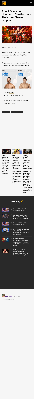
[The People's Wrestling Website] (4, 3)
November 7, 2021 (10, 103)
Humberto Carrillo (17, 111)
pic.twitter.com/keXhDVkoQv (13, 95)
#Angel (11, 92)
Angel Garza (6, 111)
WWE (3, 47)
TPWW (8, 47)
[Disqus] (17, 315)
